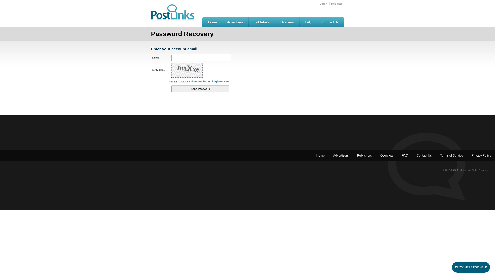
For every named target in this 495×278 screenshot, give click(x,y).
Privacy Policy (481, 155)
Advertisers (341, 155)
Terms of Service (451, 155)
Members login (200, 81)
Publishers (364, 155)
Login (323, 3)
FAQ (405, 155)
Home (320, 155)
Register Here (221, 81)
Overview (386, 155)
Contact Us (424, 155)
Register (336, 3)
